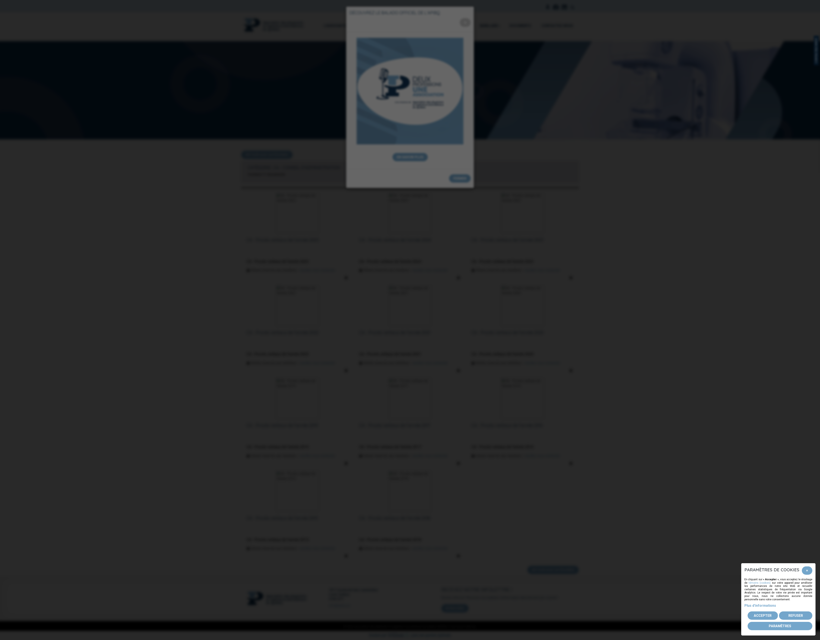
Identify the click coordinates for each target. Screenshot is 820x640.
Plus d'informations (760, 606)
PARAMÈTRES (780, 626)
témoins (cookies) (760, 582)
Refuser (795, 616)
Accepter (763, 616)
